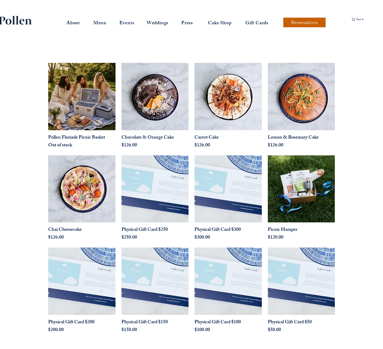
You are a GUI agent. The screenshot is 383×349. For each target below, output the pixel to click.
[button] (363, 19)
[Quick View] (81, 96)
